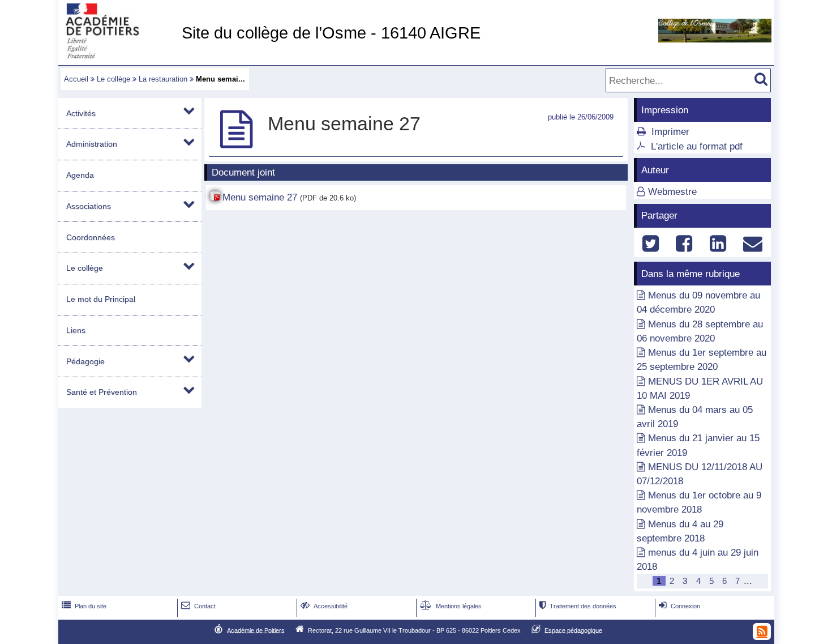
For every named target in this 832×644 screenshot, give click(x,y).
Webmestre (672, 191)
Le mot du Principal (100, 299)
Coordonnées (90, 237)
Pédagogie (85, 361)
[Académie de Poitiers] (117, 55)
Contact (198, 606)
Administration (91, 143)
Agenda (80, 175)
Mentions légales (451, 606)
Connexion (679, 606)
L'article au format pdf (697, 146)
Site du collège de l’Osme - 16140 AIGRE (331, 33)
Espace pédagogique (573, 629)
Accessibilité (324, 606)
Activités (81, 113)
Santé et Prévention (101, 391)
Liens (75, 330)
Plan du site (84, 606)
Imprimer (670, 131)
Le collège (113, 79)
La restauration (163, 79)
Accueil (76, 79)
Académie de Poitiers (256, 629)
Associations (88, 206)
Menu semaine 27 (259, 197)
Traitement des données (577, 606)
